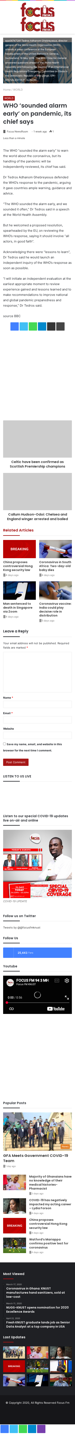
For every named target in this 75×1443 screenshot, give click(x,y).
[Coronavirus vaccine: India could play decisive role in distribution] (55, 590)
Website (8, 728)
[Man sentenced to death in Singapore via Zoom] (19, 590)
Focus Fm (63, 1402)
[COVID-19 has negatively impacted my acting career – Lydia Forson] (14, 1206)
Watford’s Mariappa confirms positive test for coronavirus (48, 1243)
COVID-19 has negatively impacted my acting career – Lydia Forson (50, 1204)
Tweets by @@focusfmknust (21, 927)
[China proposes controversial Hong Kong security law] (19, 549)
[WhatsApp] (33, 326)
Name (8, 697)
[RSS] (53, 1413)
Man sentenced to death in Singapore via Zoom (17, 608)
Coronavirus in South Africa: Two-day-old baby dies (55, 566)
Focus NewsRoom (17, 131)
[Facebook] (14, 326)
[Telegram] (42, 326)
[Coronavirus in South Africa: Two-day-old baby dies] (55, 549)
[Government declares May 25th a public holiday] (61, 1380)
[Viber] (41, 1429)
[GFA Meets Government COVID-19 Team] (14, 1352)
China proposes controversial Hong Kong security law (18, 566)
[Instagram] (43, 1413)
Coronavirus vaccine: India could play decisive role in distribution (55, 610)
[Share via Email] (51, 326)
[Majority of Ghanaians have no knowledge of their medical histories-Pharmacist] (14, 1182)
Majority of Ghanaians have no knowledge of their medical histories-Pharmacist (50, 1182)
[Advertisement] (37, 375)
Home (7, 89)
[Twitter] (24, 326)
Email (8, 713)
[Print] (60, 326)
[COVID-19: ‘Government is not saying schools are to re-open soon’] (61, 1366)
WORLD (18, 89)
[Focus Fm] (37, 17)
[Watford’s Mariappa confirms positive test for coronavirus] (14, 1245)
